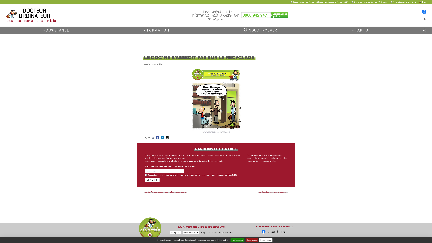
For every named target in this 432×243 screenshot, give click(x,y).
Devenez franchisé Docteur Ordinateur (370, 2)
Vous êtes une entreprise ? (404, 2)
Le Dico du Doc (214, 233)
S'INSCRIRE (152, 180)
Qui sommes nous (191, 233)
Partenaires (228, 233)
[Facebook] (157, 138)
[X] (167, 138)
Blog (424, 2)
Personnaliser (265, 240)
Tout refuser (252, 240)
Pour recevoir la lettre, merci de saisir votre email (170, 166)
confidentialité (231, 175)
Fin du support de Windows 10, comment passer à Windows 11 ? (320, 2)
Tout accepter (237, 240)
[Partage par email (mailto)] (153, 138)
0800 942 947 (255, 15)
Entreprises (175, 233)
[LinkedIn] (162, 138)
